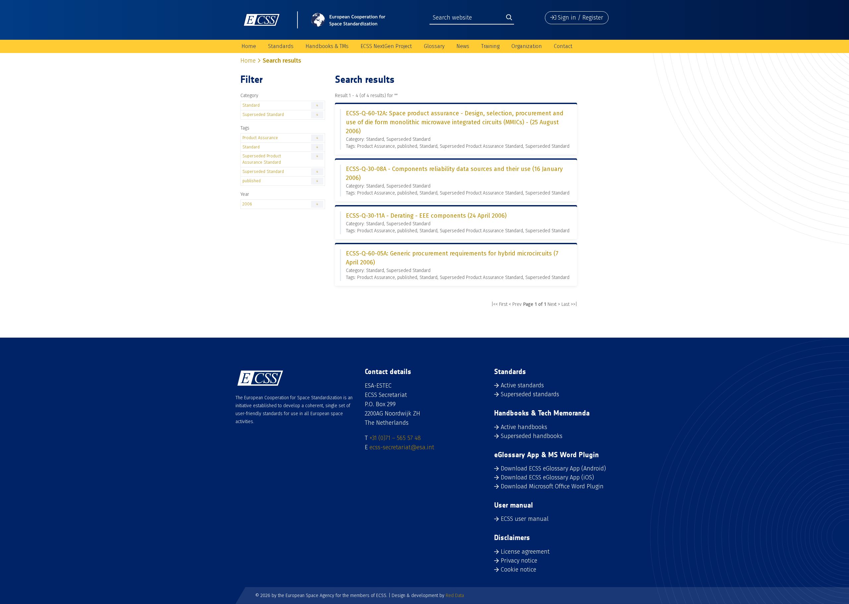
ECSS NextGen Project (386, 46)
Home (248, 46)
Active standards (522, 385)
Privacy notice (519, 560)
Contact (563, 46)
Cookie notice (518, 569)
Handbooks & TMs (327, 46)
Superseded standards (530, 394)
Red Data (455, 595)
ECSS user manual (525, 518)
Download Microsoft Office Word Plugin (552, 486)
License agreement (525, 551)
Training (490, 46)
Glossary (434, 46)
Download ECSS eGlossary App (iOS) (547, 477)
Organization (526, 46)
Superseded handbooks (531, 436)
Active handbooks (524, 427)
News (462, 46)
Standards (281, 46)
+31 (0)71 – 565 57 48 (395, 438)
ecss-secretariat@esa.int (401, 447)
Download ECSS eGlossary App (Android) (553, 468)
